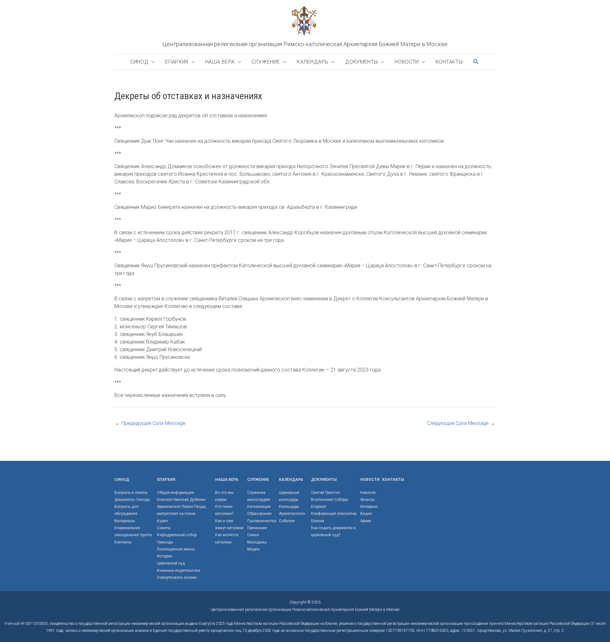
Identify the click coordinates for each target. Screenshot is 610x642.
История (164, 556)
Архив (365, 521)
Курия (162, 521)
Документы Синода (132, 499)
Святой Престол (325, 492)
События (287, 521)
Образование (259, 513)
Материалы (124, 521)
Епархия (176, 62)
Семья (253, 535)
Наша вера (220, 62)
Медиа (253, 549)
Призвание (257, 528)
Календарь (312, 62)
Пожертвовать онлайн (177, 577)
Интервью (369, 506)
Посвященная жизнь (176, 549)
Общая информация (175, 492)
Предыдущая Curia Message (150, 423)
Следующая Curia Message (461, 423)
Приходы (165, 542)
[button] (476, 61)
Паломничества (261, 521)
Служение (266, 62)
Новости (407, 62)
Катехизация (259, 506)
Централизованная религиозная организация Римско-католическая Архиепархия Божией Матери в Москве (305, 44)
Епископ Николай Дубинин (181, 499)
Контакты (449, 62)
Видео (366, 513)
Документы (361, 62)
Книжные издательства (178, 570)
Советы (164, 528)
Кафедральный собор (177, 535)
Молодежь (257, 542)
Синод (139, 62)
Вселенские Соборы (329, 499)
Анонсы (367, 499)
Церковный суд (171, 563)
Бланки (317, 521)
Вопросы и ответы (130, 492)
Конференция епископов (334, 513)
